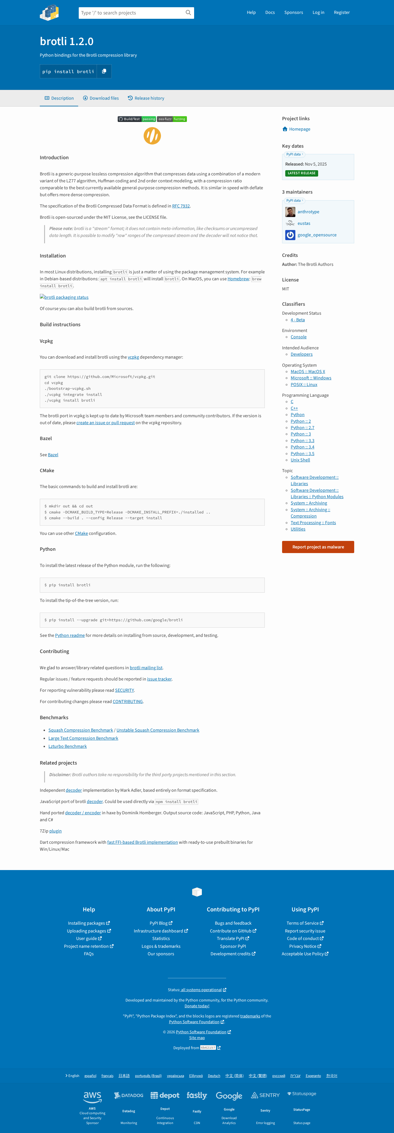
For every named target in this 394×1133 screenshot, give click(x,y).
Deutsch (214, 1075)
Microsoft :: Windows (311, 378)
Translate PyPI (230, 938)
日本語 (124, 1075)
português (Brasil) (148, 1075)
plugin (55, 831)
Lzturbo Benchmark (67, 746)
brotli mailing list (146, 668)
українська (175, 1075)
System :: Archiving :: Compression (310, 513)
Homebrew (238, 279)
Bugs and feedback (233, 923)
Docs (270, 12)
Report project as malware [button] (318, 547)
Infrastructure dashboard (158, 931)
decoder (74, 790)
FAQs (89, 954)
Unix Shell (300, 460)
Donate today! (197, 1006)
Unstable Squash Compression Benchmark (158, 730)
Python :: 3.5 (302, 453)
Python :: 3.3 (302, 440)
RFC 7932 (181, 206)
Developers (302, 354)
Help (251, 12)
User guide (86, 938)
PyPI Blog (159, 923)
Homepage (299, 129)
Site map (197, 1038)
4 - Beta (298, 320)
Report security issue (305, 931)
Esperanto (313, 1075)
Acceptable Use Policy (303, 954)
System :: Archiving (309, 503)
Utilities (298, 529)
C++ (294, 408)
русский (278, 1075)
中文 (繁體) (258, 1075)
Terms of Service (303, 923)
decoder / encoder (83, 813)
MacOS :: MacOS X (308, 371)
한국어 (331, 1075)
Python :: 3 (301, 434)
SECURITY (124, 690)
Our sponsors (161, 954)
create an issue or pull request (105, 423)
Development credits (231, 954)
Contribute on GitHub (231, 931)
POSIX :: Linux (304, 384)
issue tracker (159, 679)
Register (342, 12)
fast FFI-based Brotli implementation (142, 842)
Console (299, 337)
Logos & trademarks (161, 946)
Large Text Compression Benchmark (83, 738)
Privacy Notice (302, 946)
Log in (318, 12)
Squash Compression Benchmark (80, 730)
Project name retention (86, 946)
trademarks (250, 1016)
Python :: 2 (301, 421)
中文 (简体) (235, 1075)
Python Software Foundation (194, 1022)
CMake (81, 533)
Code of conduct (303, 938)
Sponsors (293, 12)
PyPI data (293, 154)
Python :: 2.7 (302, 427)
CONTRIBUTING (128, 701)
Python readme (70, 635)
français (107, 1075)
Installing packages (86, 923)
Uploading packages (86, 931)
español (90, 1075)
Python (298, 414)
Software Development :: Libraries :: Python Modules (317, 493)
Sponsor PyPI (233, 946)
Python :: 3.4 (302, 447)
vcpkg (133, 357)
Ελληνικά (196, 1075)
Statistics (161, 938)
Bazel (53, 455)
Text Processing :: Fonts (313, 523)
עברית (295, 1075)
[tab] (59, 98)
